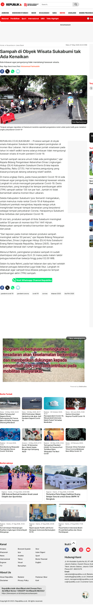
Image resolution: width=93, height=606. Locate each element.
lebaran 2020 (56, 293)
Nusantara (10, 45)
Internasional (33, 19)
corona (44, 293)
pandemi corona (23, 293)
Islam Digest (40, 552)
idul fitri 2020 (69, 293)
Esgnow (3, 562)
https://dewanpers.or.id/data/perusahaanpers (19, 593)
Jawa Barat (20, 45)
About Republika (6, 577)
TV (1, 566)
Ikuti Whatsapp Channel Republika (34, 280)
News (2, 556)
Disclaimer (4, 580)
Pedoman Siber (41, 577)
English (38, 562)
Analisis (21, 556)
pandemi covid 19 (7, 293)
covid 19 (35, 293)
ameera (5, 13)
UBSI (43, 19)
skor (33, 13)
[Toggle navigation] (2, 4)
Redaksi (21, 577)
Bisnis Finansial (41, 559)
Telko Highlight (52, 19)
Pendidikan (15, 19)
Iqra (19, 552)
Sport (24, 19)
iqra (54, 13)
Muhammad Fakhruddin (30, 66)
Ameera (3, 549)
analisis (72, 13)
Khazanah (4, 552)
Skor (37, 549)
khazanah (44, 13)
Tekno (20, 559)
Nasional (5, 19)
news (62, 13)
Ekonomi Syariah (20, 13)
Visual (20, 562)
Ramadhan (22, 566)
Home (2, 45)
